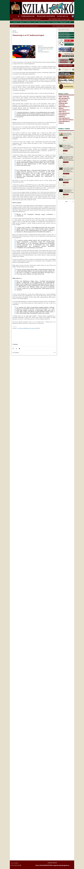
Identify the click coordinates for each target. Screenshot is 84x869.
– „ (26, 19)
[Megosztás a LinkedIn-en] (19, 348)
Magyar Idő (65, 137)
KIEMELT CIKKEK (66, 173)
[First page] (59, 201)
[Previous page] (63, 201)
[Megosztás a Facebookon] (13, 348)
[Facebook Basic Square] (73, 16)
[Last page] (73, 201)
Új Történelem (15, 344)
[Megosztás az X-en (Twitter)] (16, 348)
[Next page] (70, 201)
